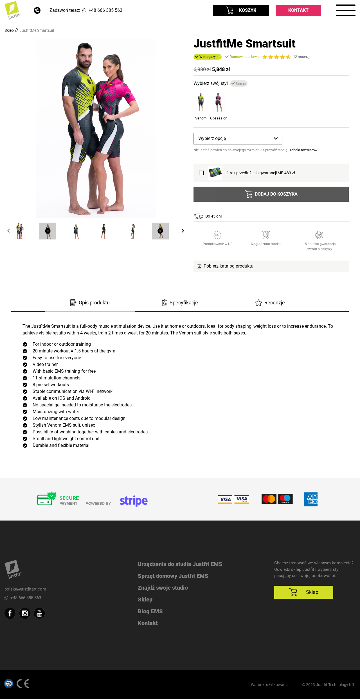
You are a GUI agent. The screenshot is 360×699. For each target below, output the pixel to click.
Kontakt (298, 10)
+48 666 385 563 (25, 597)
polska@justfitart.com (25, 589)
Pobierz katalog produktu (228, 266)
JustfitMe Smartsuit (36, 30)
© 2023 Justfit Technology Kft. (329, 684)
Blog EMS (150, 611)
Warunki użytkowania (270, 684)
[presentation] (8, 231)
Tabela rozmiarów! (303, 150)
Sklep (9, 30)
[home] (12, 10)
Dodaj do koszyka (276, 194)
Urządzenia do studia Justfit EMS (180, 564)
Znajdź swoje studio (163, 587)
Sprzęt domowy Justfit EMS (173, 576)
